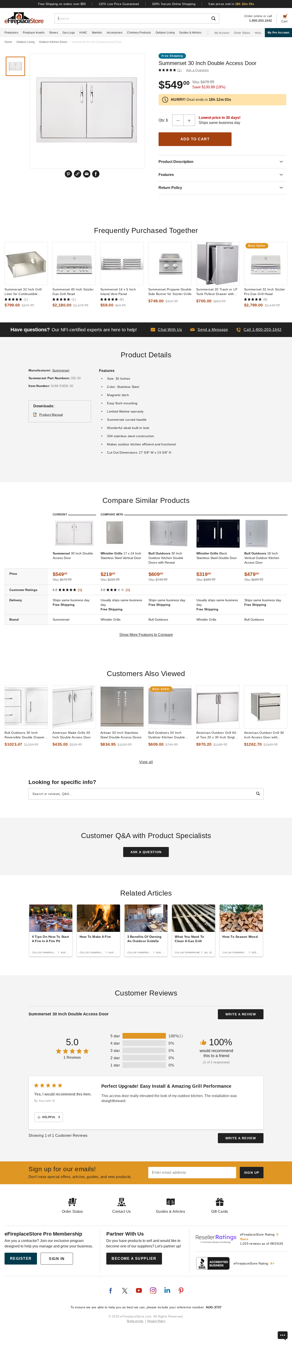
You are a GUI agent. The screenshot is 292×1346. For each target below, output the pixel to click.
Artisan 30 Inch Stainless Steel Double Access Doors (121, 735)
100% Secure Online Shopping (174, 4)
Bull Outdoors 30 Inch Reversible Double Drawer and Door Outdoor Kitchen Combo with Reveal (24, 735)
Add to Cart (195, 139)
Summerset (60, 370)
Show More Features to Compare (146, 635)
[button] (209, 330)
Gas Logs (69, 32)
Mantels (97, 32)
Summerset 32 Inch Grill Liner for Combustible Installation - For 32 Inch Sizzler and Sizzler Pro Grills (26, 291)
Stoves (53, 32)
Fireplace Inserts (33, 32)
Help (258, 32)
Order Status (242, 32)
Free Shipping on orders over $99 (62, 4)
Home (8, 42)
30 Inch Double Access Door (73, 555)
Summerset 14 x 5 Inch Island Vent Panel (118, 291)
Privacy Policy (156, 1321)
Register (21, 1258)
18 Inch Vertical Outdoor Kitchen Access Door (261, 557)
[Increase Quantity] (189, 120)
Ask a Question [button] (197, 70)
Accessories (115, 32)
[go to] (26, 263)
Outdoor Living (165, 32)
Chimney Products (139, 32)
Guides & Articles (190, 32)
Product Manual (51, 414)
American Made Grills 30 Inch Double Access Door (71, 735)
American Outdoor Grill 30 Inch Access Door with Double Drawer (264, 735)
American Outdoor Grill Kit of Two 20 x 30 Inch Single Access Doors (216, 735)
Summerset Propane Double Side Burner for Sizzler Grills (170, 291)
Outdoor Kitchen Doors (53, 42)
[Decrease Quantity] (178, 120)
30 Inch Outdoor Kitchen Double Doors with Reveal (166, 557)
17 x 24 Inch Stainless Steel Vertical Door (121, 555)
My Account (221, 32)
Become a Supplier (134, 1258)
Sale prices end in (231, 4)
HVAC (83, 32)
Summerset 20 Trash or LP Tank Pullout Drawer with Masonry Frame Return (216, 291)
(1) (179, 70)
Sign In (57, 1259)
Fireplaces (11, 32)
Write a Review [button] (240, 1014)
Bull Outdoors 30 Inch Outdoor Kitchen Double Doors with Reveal (166, 735)
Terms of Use (135, 1321)
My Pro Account (278, 32)
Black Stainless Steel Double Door (216, 555)
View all (146, 762)
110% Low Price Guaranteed (119, 4)
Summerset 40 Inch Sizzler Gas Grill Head (73, 291)
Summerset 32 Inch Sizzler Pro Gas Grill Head (264, 291)
